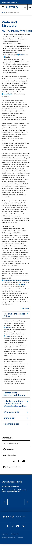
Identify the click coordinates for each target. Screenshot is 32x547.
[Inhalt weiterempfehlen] (23, 460)
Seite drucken (11, 455)
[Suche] (24, 7)
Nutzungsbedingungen (8, 537)
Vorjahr (22, 284)
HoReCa (22, 54)
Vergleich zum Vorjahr (14, 467)
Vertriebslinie (8, 94)
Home (3, 12)
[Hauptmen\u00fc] (2, 7)
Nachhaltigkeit (11, 424)
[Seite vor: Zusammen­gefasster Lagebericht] (26, 502)
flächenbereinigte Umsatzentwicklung (16, 280)
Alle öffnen (25, 308)
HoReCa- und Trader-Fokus (15, 315)
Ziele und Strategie (13, 12)
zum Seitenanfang (16, 502)
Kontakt (20, 537)
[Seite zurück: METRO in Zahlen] (5, 502)
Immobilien (9, 418)
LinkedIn (13, 460)
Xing (8, 460)
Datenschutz (15, 534)
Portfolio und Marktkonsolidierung (14, 394)
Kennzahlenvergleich (13, 443)
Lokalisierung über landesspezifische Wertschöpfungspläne (15, 403)
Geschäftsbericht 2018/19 (10, 2)
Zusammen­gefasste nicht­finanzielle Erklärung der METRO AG (14, 491)
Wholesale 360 (11, 412)
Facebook (18, 460)
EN (30, 7)
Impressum (5, 534)
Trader (7, 57)
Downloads (10, 449)
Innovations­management (10, 486)
